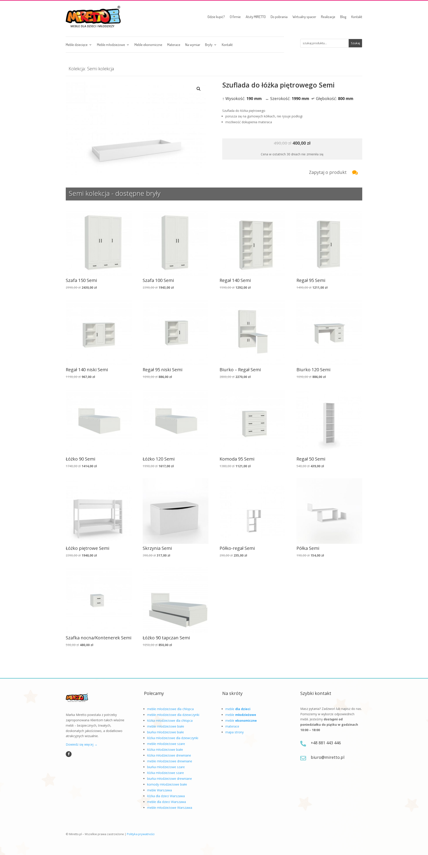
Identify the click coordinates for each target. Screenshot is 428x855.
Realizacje (328, 17)
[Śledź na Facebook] (69, 754)
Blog (343, 17)
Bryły (208, 45)
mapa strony (234, 732)
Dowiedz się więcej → (81, 744)
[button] (199, 89)
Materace (173, 45)
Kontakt (356, 17)
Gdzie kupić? (216, 17)
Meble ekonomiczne (148, 45)
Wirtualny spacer (304, 17)
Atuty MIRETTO (256, 17)
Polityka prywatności (140, 834)
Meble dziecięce (77, 45)
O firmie (235, 17)
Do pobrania (279, 17)
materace (232, 726)
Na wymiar (192, 45)
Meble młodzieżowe (111, 45)
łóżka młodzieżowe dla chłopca (170, 720)
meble (237, 709)
